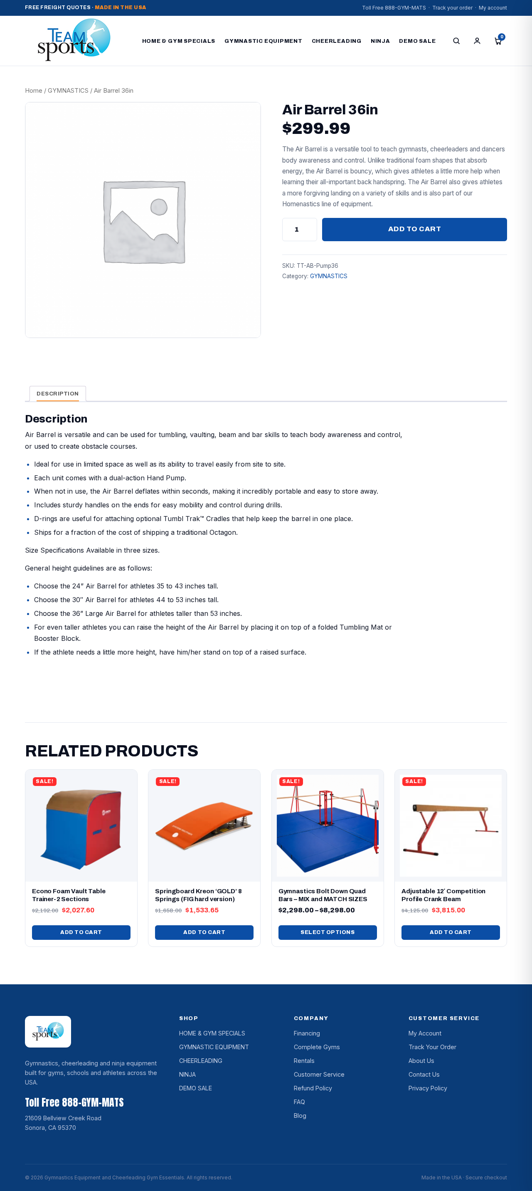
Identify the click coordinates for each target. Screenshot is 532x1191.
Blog (300, 1115)
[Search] (456, 41)
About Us (421, 1060)
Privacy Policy (428, 1088)
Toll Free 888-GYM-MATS (394, 8)
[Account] (477, 41)
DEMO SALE (417, 41)
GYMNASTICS (68, 90)
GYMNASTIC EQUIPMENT (263, 41)
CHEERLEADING (337, 41)
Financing (307, 1033)
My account (493, 8)
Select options (327, 932)
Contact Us (424, 1074)
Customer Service (319, 1074)
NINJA (380, 41)
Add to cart (414, 229)
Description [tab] (58, 393)
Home (33, 90)
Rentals (304, 1060)
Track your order (452, 8)
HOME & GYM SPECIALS (179, 41)
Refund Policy (313, 1088)
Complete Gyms (317, 1046)
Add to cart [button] (81, 932)
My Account (425, 1033)
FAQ (299, 1101)
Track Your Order (432, 1046)
